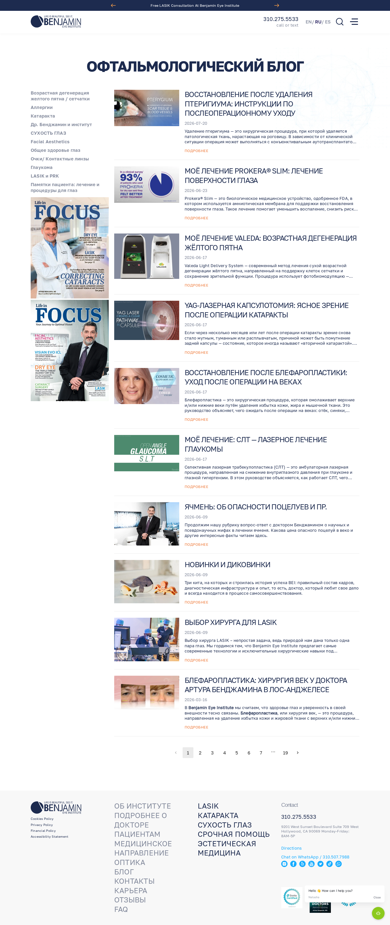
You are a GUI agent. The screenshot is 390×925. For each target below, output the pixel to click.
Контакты (134, 881)
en (309, 21)
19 (285, 752)
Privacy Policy (42, 825)
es (328, 21)
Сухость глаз (225, 825)
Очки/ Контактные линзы (60, 158)
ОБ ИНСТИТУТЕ (142, 806)
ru (318, 21)
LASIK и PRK (45, 175)
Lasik (208, 806)
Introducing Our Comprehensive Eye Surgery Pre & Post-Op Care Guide (194, 5)
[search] (339, 21)
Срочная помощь (234, 834)
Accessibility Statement (49, 836)
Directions (291, 848)
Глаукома (42, 167)
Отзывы (130, 899)
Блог (124, 871)
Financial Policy (43, 830)
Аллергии (42, 107)
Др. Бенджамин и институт (61, 124)
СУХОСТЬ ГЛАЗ (48, 133)
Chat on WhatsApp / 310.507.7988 (315, 856)
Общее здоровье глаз (55, 150)
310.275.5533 (280, 19)
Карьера (130, 890)
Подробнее (196, 150)
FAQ (121, 909)
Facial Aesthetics (50, 141)
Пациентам (137, 834)
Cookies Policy (42, 819)
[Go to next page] (297, 752)
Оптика (129, 862)
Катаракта (43, 115)
